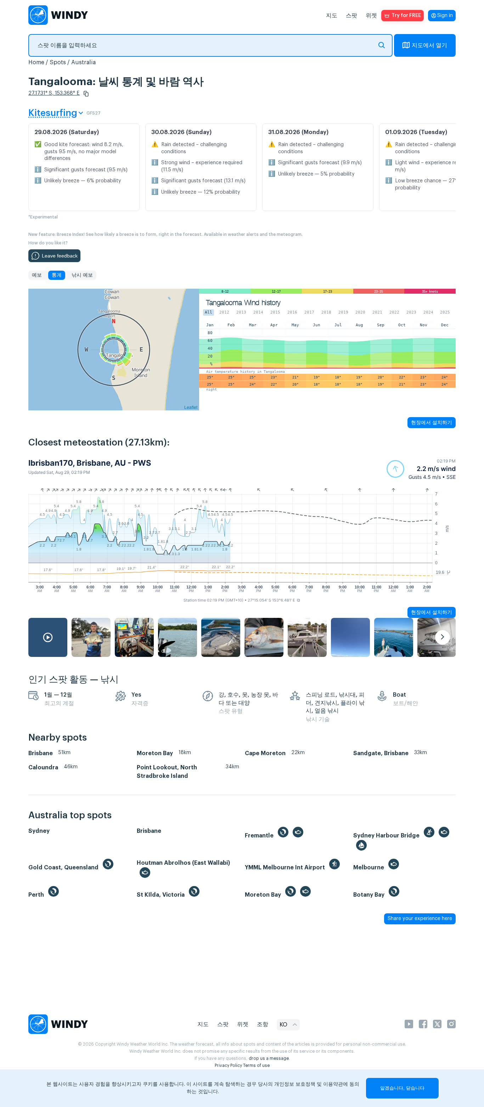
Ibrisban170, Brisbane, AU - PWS (89, 462)
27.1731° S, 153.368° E (54, 93)
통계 (57, 275)
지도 (331, 15)
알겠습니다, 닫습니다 (402, 1088)
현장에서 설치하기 (431, 422)
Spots (58, 62)
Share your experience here (420, 918)
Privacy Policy (228, 1065)
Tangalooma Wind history (243, 303)
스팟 (351, 15)
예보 (37, 275)
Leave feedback (60, 256)
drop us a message (269, 1058)
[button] (86, 93)
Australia (83, 62)
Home (36, 62)
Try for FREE (406, 15)
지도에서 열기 (429, 45)
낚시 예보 (82, 275)
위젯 (371, 15)
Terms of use (256, 1065)
